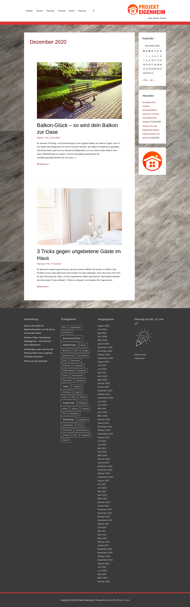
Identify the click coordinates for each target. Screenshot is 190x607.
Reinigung (68, 419)
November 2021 (105, 513)
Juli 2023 (102, 441)
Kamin (64, 397)
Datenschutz (140, 354)
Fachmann (79, 365)
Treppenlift (85, 435)
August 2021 (103, 524)
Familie (29, 11)
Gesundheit (67, 380)
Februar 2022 (104, 502)
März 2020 (102, 578)
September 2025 (105, 358)
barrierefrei (66, 332)
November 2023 (105, 426)
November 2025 (105, 351)
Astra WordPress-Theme (118, 600)
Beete (83, 345)
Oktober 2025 (104, 354)
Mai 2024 (102, 408)
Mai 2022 (102, 491)
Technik (61, 11)
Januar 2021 (103, 545)
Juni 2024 (102, 405)
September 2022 (105, 477)
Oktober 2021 (104, 516)
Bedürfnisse (69, 345)
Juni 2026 (102, 329)
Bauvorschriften (72, 338)
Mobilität (82, 403)
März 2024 (102, 416)
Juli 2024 (102, 401)
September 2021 (105, 520)
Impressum (139, 358)
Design (85, 350)
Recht (71, 11)
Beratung (66, 350)
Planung (50, 11)
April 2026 (102, 336)
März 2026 (102, 340)
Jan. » (152, 80)
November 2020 (105, 552)
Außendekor (76, 327)
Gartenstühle (77, 375)
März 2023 (102, 455)
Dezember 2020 (105, 549)
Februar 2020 (104, 581)
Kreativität (68, 402)
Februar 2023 (104, 459)
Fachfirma (66, 365)
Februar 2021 (104, 542)
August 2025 (103, 361)
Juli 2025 (102, 365)
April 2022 (102, 495)
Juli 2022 (102, 484)
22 (147, 69)
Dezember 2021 (105, 509)
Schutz (80, 425)
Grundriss (80, 380)
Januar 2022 (103, 506)
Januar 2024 (103, 423)
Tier (75, 435)
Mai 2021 (102, 531)
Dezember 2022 (105, 466)
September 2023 (105, 434)
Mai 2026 (102, 333)
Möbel (64, 409)
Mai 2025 (102, 372)
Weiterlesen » (43, 164)
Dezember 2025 (105, 347)
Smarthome (67, 430)
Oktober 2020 (104, 556)
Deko (76, 350)
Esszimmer (75, 360)
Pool (64, 413)
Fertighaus (82, 370)
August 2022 (103, 480)
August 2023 (103, 437)
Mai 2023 (102, 448)
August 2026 (103, 326)
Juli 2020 (102, 567)
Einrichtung (83, 356)
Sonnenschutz (82, 430)
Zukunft (65, 440)
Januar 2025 (103, 387)
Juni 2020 (102, 570)
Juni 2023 (102, 444)
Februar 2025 (104, 383)
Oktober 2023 (104, 430)
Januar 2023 (103, 462)
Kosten (83, 397)
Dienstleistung (68, 356)
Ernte (64, 360)
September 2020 (105, 560)
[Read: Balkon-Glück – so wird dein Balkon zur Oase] (79, 90)
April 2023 (102, 451)
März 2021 (102, 538)
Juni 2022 (102, 488)
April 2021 (102, 534)
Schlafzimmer (67, 425)
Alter (64, 327)
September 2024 (105, 398)
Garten (39, 11)
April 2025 (102, 376)
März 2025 (102, 380)
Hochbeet (66, 392)
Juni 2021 (102, 527)
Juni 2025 (102, 369)
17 (152, 64)
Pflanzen (85, 409)
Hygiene (78, 392)
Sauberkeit (83, 420)
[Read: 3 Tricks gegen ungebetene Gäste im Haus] (79, 216)
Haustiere (77, 386)
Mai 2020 (102, 574)
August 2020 (103, 563)
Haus (65, 386)
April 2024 (102, 412)
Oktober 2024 (104, 394)
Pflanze (75, 409)
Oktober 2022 (104, 473)
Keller (73, 397)
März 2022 (102, 498)
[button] (94, 11)
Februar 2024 (104, 419)
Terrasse (65, 435)
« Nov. (145, 80)
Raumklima (74, 413)
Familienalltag (67, 370)
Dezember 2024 (105, 390)
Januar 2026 (103, 343)
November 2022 (105, 470)
